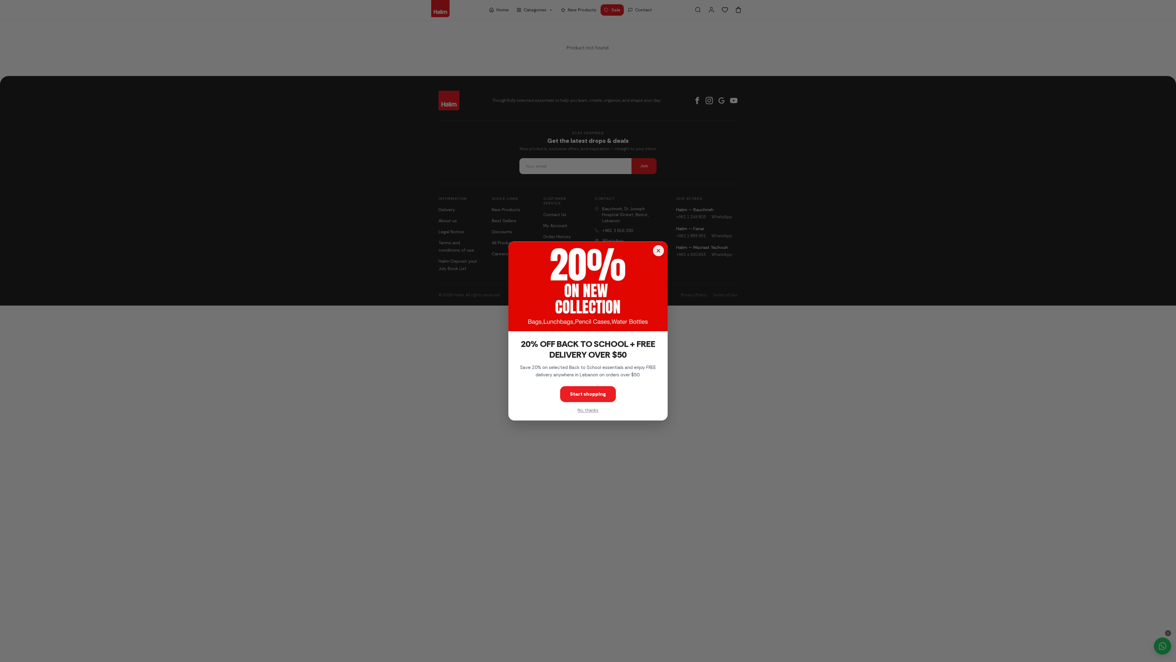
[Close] (658, 250)
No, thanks (588, 410)
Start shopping (588, 394)
